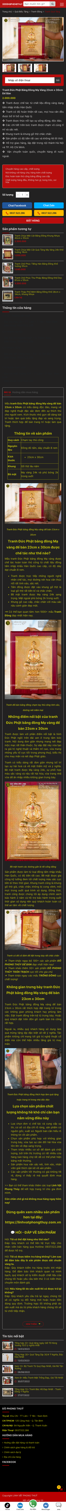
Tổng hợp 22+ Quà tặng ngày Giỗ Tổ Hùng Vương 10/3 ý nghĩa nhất (36, 1344)
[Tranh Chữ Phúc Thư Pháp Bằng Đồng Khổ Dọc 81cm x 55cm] (7, 281)
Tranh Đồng (36, 11)
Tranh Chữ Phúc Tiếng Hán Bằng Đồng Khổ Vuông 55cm (36, 264)
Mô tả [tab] (7, 392)
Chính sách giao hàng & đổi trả (19, 1447)
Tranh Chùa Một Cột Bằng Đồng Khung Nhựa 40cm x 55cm (37, 236)
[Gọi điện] (33, 1504)
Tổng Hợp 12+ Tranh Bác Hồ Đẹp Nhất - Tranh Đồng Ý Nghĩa (38, 1390)
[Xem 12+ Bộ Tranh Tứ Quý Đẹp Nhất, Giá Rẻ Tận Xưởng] (7, 1368)
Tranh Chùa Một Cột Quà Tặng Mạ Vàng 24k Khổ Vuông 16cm (39, 250)
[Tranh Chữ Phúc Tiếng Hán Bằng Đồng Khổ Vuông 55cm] (7, 267)
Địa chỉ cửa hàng (12, 1457)
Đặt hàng (33, 220)
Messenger (46, 1509)
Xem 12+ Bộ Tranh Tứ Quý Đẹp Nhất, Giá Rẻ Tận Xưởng (39, 1367)
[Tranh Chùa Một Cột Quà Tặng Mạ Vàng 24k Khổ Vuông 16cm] (7, 253)
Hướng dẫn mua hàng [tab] (25, 392)
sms (58, 1509)
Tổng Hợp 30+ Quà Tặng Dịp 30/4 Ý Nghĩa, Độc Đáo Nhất (39, 1355)
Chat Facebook (17, 205)
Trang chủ (7, 11)
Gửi (57, 80)
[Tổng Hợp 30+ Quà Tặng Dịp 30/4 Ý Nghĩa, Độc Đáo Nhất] (7, 1357)
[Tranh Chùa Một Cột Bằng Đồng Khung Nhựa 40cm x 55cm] (7, 239)
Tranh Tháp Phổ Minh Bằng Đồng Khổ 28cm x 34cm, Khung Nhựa (37, 293)
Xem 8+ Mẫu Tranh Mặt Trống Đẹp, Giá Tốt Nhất (39, 1377)
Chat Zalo (20, 1509)
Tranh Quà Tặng (52, 11)
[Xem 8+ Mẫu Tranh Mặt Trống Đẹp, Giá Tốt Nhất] (7, 1380)
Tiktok (7, 1509)
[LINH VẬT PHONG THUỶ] (12, 3)
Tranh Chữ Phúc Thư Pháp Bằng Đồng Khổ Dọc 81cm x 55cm (38, 278)
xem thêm (31, 1324)
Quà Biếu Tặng (21, 11)
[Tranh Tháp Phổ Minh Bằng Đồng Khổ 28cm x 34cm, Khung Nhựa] (7, 295)
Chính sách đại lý (12, 1452)
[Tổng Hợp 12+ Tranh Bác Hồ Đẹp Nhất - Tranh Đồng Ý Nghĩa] (7, 1392)
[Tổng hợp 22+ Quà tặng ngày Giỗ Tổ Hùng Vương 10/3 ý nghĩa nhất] (7, 1345)
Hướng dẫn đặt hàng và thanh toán (21, 1442)
